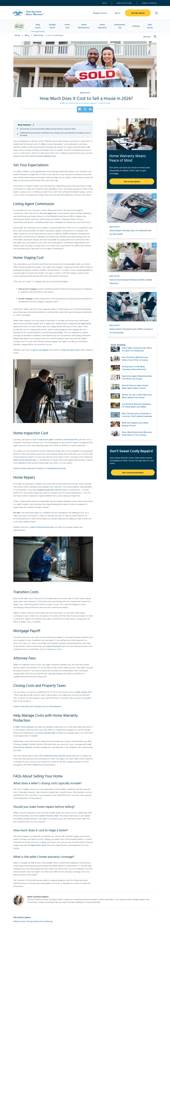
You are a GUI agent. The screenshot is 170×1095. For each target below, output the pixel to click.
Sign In (117, 12)
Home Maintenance (84, 26)
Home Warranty (102, 26)
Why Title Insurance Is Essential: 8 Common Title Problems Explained (137, 415)
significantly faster (38, 845)
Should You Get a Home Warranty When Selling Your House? (137, 396)
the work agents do (48, 213)
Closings (29, 921)
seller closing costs (84, 691)
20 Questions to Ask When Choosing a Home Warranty (134, 368)
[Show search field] (155, 36)
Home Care (67, 26)
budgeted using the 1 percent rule (51, 489)
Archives (147, 36)
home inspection (71, 439)
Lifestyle (136, 26)
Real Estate (150, 26)
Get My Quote (137, 12)
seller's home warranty (24, 726)
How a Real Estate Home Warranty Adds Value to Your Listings (137, 433)
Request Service (100, 12)
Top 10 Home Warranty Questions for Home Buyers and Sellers (136, 405)
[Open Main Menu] (156, 13)
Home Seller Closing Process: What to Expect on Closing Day (137, 349)
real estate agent (46, 439)
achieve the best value (48, 815)
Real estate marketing (43, 921)
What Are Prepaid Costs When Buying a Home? (135, 424)
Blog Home (37, 26)
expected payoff (54, 646)
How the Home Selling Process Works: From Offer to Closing (135, 358)
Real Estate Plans (124, 3)
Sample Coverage (149, 3)
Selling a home (19, 921)
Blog (105, 3)
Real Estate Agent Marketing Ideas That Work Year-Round (137, 377)
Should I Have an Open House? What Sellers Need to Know (135, 387)
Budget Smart (52, 26)
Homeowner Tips (119, 26)
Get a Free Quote (132, 181)
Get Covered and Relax (132, 472)
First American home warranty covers (56, 755)
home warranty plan (46, 732)
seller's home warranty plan (24, 459)
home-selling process (47, 155)
